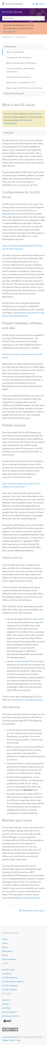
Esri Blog (6, 1008)
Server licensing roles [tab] (15, 93)
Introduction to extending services (27, 700)
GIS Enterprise (14, 4)
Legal (19, 1040)
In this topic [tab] (8, 132)
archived (38, 114)
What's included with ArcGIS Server (21, 63)
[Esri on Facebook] (8, 1029)
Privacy (39, 1037)
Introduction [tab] (11, 46)
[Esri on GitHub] (12, 1029)
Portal (4, 943)
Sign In (42, 4)
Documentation (9, 959)
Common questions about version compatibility (20, 70)
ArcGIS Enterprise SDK (24, 661)
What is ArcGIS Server (15, 52)
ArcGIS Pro (7, 974)
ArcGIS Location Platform (13, 981)
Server (5, 947)
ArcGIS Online (8, 970)
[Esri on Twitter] (4, 1029)
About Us (6, 1000)
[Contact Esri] (16, 1029)
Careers (5, 1004)
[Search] (33, 4)
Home (4, 939)
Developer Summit (10, 1016)
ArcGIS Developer (10, 985)
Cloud (5, 955)
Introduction (7, 37)
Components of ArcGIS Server (18, 57)
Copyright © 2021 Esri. (11, 1037)
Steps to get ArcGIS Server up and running (24, 88)
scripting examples (31, 898)
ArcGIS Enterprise (10, 977)
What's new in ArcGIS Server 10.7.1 (21, 82)
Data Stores (7, 951)
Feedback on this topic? (34, 910)
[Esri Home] (7, 1021)
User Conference (9, 1012)
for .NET (33, 619)
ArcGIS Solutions (9, 989)
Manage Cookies (8, 1040)
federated (6, 213)
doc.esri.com (9, 31)
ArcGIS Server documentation (18, 77)
